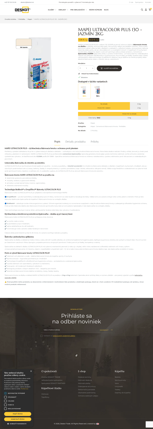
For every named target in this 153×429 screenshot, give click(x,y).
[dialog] (17, 398)
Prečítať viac (24, 389)
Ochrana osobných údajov (88, 396)
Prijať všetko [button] (18, 414)
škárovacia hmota (48, 148)
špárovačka (43, 214)
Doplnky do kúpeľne (122, 393)
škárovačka (19, 163)
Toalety (117, 390)
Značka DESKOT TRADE (50, 377)
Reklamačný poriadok (86, 390)
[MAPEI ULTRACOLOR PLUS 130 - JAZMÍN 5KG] (98, 90)
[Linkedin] (83, 355)
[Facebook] (63, 355)
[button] (9, 2)
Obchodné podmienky (87, 393)
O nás (131, 2)
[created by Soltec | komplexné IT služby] (97, 424)
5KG (98, 96)
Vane (117, 383)
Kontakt (148, 2)
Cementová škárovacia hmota (107, 126)
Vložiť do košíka (111, 68)
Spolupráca (139, 2)
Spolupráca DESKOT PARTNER (53, 383)
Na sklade (82, 130)
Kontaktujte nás (88, 2)
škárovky (40, 189)
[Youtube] (90, 355)
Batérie (117, 377)
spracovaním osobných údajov (64, 336)
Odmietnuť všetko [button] (17, 419)
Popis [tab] (57, 141)
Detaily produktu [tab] (75, 141)
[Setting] (146, 10)
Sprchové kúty (120, 380)
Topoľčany (45, 397)
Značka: (81, 123)
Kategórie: (82, 126)
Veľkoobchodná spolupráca (51, 380)
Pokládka (122, 126)
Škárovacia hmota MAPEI (15, 175)
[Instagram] (70, 355)
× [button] (31, 371)
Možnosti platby (84, 383)
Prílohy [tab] (95, 141)
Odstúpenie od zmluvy (87, 386)
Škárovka (8, 237)
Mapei (93, 123)
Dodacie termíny (84, 377)
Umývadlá (119, 386)
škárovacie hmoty (24, 253)
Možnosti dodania (85, 380)
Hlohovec (45, 394)
